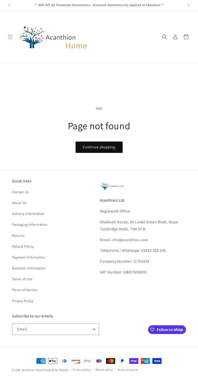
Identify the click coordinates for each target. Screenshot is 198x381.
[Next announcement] (188, 5)
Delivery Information (28, 213)
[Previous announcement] (9, 5)
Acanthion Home (32, 370)
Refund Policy (23, 246)
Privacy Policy (22, 301)
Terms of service (128, 369)
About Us (19, 203)
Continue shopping (99, 147)
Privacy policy (82, 369)
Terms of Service (24, 290)
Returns (18, 235)
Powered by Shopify (55, 370)
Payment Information (28, 257)
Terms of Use (22, 279)
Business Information (29, 268)
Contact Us (20, 192)
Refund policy (104, 369)
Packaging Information (30, 224)
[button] (10, 37)
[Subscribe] (93, 329)
